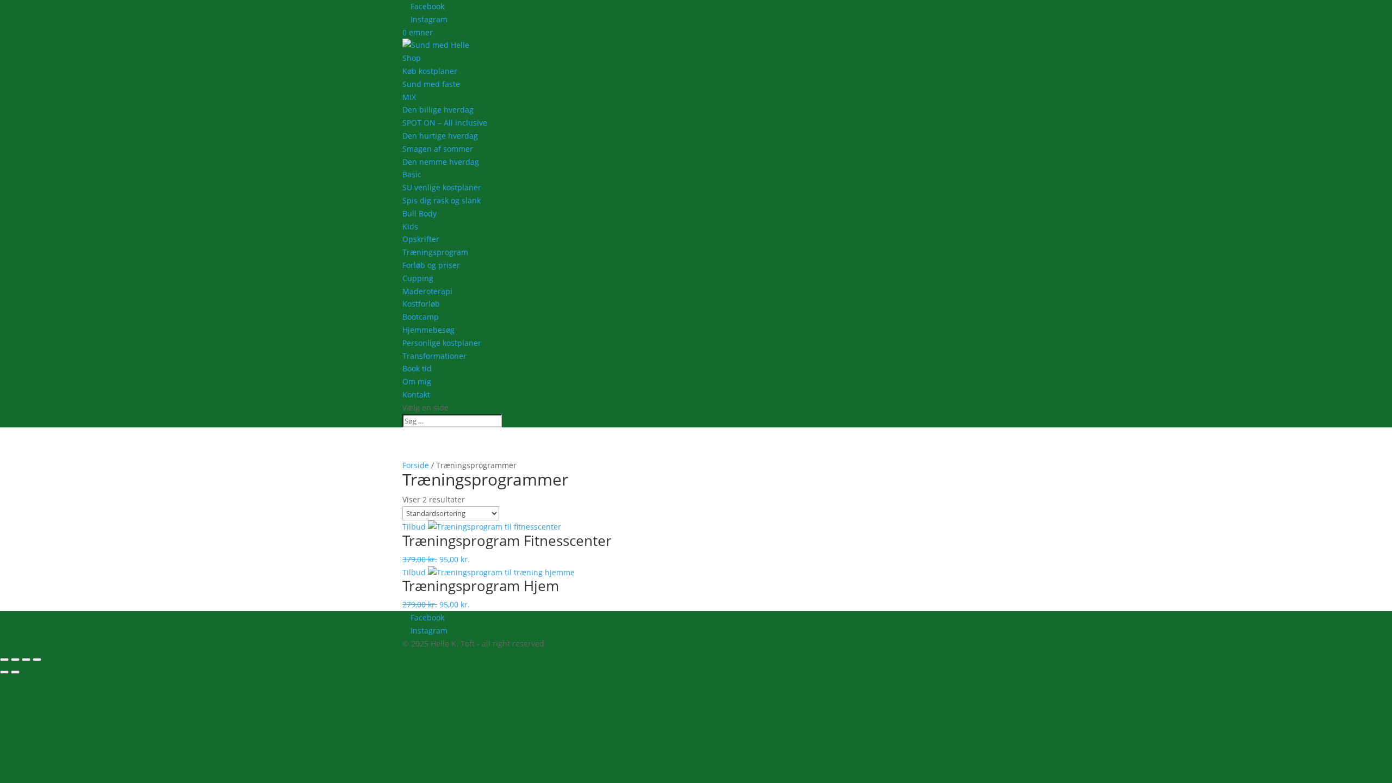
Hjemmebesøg (428, 330)
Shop (411, 58)
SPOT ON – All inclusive (444, 122)
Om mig (416, 381)
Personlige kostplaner (441, 343)
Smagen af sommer (437, 149)
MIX (409, 97)
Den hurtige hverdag (440, 135)
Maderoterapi (427, 291)
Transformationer (434, 356)
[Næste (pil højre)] (15, 672)
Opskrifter (420, 239)
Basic (411, 174)
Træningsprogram (435, 252)
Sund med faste (431, 84)
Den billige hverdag (438, 109)
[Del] (26, 659)
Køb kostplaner (429, 71)
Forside (415, 465)
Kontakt (416, 394)
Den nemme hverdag (440, 162)
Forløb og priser (431, 265)
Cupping (417, 278)
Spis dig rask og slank (441, 200)
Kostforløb (421, 304)
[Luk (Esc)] (37, 659)
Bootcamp (420, 317)
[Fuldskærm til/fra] (15, 659)
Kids (410, 226)
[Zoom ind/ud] (4, 659)
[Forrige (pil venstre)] (4, 672)
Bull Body (419, 213)
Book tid (417, 368)
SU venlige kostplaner (441, 187)
